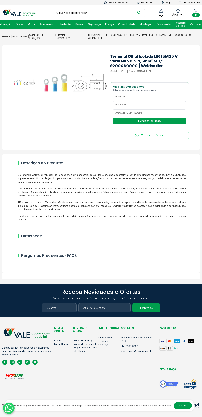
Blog (168, 2)
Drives (19, 24)
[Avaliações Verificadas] (169, 384)
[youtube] (35, 362)
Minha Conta (61, 344)
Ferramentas (164, 24)
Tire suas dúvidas (152, 135)
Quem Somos (105, 337)
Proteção (65, 24)
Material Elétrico (181, 24)
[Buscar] (139, 12)
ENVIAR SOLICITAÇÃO (149, 121)
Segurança (94, 24)
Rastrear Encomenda (118, 2)
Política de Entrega (83, 340)
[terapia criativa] (20, 12)
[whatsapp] (27, 362)
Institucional (146, 2)
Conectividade (126, 24)
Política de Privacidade (85, 344)
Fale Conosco (80, 351)
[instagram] (12, 362)
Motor (31, 24)
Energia (109, 24)
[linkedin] (19, 362)
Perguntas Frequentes (85, 347)
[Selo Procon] (14, 376)
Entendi (182, 405)
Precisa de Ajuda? (191, 2)
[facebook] (4, 362)
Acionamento (47, 24)
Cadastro (59, 340)
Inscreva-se (146, 307)
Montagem (146, 24)
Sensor (79, 24)
